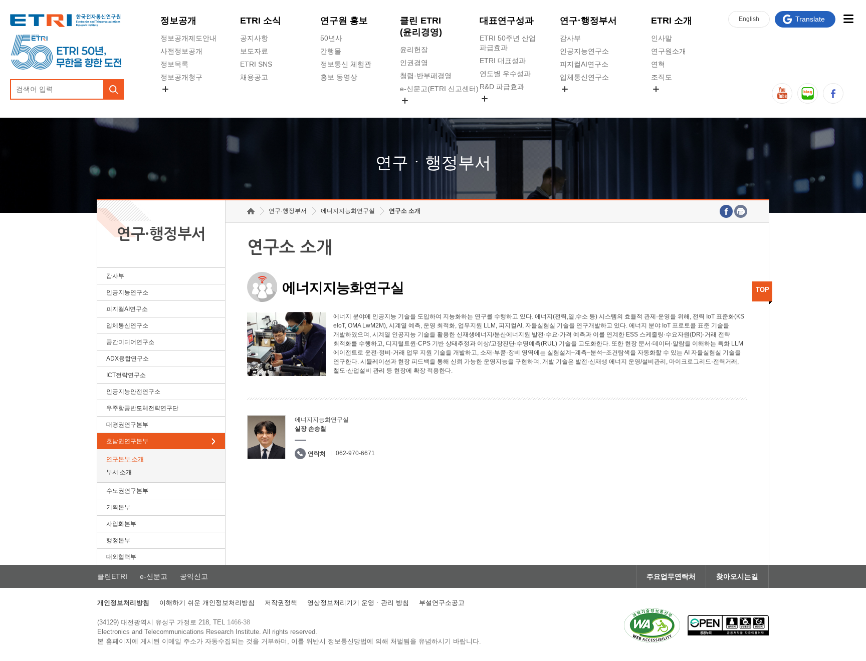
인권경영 (414, 63)
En (749, 19)
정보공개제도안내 (188, 38)
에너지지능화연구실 (348, 210)
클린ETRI (112, 576)
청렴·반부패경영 (426, 76)
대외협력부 (121, 556)
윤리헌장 (414, 50)
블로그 (807, 93)
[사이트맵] (848, 19)
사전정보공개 (181, 51)
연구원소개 (668, 51)
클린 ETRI (421, 26)
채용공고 (254, 77)
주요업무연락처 (671, 576)
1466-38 (238, 622)
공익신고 (414, 112)
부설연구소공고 (442, 602)
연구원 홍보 (344, 21)
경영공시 (174, 101)
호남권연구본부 (127, 441)
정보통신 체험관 (345, 64)
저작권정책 (281, 602)
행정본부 (118, 540)
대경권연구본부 (127, 424)
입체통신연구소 (584, 77)
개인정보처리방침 (123, 602)
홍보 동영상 (338, 77)
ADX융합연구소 (127, 358)
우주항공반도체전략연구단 (142, 408)
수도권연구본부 (127, 490)
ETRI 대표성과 (503, 61)
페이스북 (833, 93)
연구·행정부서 (588, 21)
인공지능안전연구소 (133, 391)
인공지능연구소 (584, 51)
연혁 (658, 64)
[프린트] (740, 211)
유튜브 (782, 93)
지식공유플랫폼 (504, 110)
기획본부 (118, 507)
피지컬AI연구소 (584, 64)
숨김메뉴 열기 (165, 89)
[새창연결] (726, 211)
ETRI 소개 (671, 21)
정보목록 (174, 64)
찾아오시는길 (737, 576)
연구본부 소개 (125, 459)
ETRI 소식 (260, 21)
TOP (762, 289)
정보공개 (178, 21)
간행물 (330, 51)
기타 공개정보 (673, 101)
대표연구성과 (507, 21)
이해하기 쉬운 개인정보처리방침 (207, 602)
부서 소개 (119, 472)
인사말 (661, 38)
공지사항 (254, 38)
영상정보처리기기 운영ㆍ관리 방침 (358, 602)
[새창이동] (652, 625)
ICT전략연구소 (126, 375)
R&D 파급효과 (502, 87)
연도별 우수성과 (505, 74)
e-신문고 (153, 576)
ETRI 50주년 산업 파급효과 (508, 43)
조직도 (661, 77)
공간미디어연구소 (588, 101)
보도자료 (254, 51)
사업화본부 (121, 523)
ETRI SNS (256, 64)
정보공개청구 (181, 77)
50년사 (331, 38)
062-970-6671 (355, 453)
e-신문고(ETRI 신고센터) (439, 89)
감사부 (570, 38)
